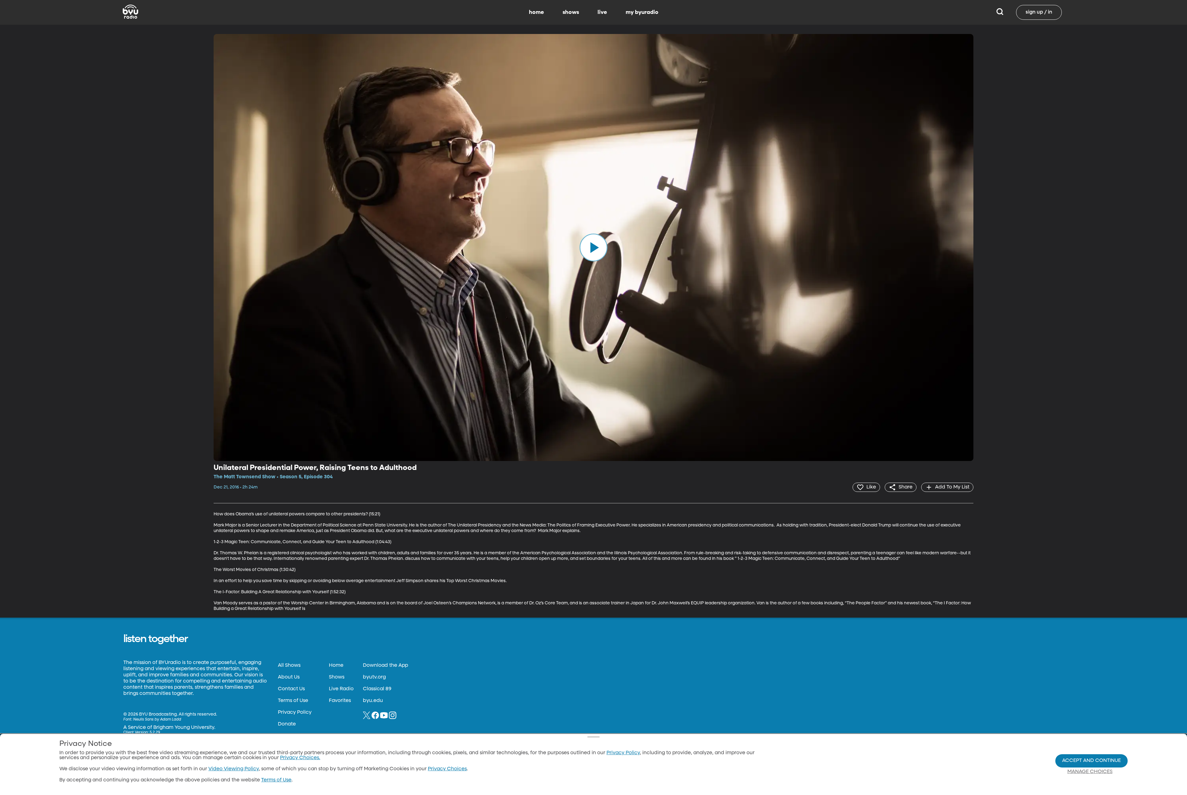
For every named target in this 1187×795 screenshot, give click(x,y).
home (536, 12)
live (602, 12)
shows (571, 12)
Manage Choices (1090, 771)
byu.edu (373, 700)
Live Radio (341, 689)
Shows (336, 677)
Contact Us (291, 689)
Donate (287, 724)
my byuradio (642, 12)
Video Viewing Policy (233, 769)
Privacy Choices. (300, 757)
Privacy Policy (295, 712)
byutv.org (374, 677)
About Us (289, 677)
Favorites (340, 700)
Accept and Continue (1091, 760)
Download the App (385, 665)
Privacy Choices (447, 769)
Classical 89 (377, 689)
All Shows (289, 665)
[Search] (999, 12)
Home (336, 665)
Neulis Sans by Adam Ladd (157, 719)
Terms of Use (293, 700)
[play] (593, 247)
